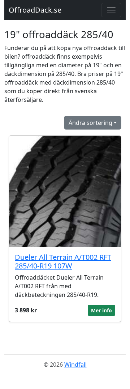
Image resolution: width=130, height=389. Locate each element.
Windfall (75, 364)
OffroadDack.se (35, 10)
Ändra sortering (90, 123)
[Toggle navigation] (111, 10)
